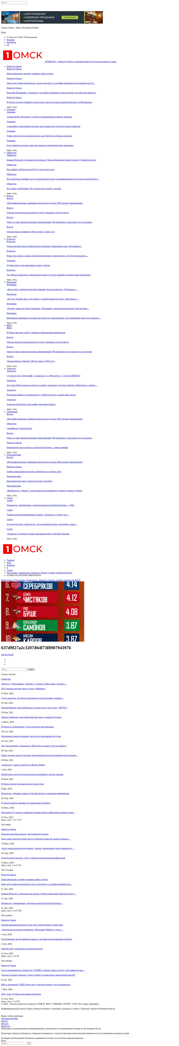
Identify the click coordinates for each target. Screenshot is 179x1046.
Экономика (12, 411)
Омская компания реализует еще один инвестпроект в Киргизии (32, 925)
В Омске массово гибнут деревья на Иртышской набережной (36, 332)
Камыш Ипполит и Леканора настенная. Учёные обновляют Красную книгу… (38, 894)
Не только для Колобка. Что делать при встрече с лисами (34, 188)
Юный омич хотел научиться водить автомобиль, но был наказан (32, 774)
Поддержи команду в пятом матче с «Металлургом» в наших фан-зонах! (41, 395)
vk (8, 45)
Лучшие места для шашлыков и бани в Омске (28, 265)
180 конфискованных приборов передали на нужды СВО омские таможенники (45, 203)
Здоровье (11, 109)
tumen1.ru (5, 1026)
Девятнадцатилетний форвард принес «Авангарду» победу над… (38, 515)
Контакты (11, 42)
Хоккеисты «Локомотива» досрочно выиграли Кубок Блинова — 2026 (40, 505)
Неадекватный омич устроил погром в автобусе (29, 481)
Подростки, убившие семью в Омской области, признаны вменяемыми (35, 793)
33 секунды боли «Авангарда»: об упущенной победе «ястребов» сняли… (42, 524)
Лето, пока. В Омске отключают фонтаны (21, 994)
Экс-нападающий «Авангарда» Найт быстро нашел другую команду (34, 746)
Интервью (12, 282)
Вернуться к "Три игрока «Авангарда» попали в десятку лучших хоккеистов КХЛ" (41, 580)
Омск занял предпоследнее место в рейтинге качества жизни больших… (35, 839)
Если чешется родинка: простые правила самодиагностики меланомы (40, 145)
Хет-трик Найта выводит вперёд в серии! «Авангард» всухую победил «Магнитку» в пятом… (52, 385)
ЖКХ (9, 325)
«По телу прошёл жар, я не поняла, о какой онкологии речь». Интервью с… (43, 299)
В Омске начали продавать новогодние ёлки (22, 784)
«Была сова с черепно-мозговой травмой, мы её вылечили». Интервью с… (42, 289)
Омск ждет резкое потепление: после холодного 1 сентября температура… (36, 884)
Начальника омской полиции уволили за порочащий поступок (31, 736)
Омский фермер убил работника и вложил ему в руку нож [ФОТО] (34, 707)
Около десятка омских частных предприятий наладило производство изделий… (39, 755)
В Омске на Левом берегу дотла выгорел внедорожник (27, 727)
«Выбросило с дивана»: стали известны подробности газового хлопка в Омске (44, 490)
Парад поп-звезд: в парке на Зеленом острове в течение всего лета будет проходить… (47, 256)
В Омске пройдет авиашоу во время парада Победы (25, 803)
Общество (11, 152)
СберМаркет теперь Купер (19, 428)
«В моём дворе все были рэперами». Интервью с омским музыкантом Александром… (48, 308)
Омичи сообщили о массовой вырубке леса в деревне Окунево (31, 717)
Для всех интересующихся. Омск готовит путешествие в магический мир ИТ (38, 975)
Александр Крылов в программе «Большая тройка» (31, 404)
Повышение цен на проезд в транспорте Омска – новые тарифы (37, 447)
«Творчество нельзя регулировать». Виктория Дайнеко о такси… (32, 929)
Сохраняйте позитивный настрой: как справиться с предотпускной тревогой (43, 126)
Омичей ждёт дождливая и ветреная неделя (22, 948)
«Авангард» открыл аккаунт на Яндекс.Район (23, 765)
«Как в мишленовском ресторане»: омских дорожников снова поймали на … (38, 848)
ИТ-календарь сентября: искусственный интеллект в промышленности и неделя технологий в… (53, 179)
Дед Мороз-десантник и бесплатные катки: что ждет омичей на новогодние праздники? (49, 275)
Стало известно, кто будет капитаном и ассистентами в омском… (32, 698)
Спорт (10, 498)
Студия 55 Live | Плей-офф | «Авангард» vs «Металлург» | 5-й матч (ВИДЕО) (43, 376)
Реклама (11, 40)
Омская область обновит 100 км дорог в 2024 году (31, 231)
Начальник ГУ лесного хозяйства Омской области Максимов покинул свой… (38, 812)
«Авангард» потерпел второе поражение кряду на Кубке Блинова (38, 534)
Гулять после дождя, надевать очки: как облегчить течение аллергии (39, 136)
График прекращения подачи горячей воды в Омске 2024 (34, 471)
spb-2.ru (4, 1023)
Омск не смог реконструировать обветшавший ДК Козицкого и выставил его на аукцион (49, 222)
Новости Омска (14, 66)
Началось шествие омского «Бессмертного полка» (25, 834)
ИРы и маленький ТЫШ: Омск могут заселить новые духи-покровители (35, 984)
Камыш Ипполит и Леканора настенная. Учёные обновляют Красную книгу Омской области (51, 160)
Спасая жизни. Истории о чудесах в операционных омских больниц (39, 117)
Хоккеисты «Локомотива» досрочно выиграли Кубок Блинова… (32, 903)
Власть (10, 196)
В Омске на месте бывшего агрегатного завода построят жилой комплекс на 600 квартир (49, 102)
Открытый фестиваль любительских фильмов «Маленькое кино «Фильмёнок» (44, 246)
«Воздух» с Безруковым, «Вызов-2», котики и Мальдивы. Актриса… (34, 684)
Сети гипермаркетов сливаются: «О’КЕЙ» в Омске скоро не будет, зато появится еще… (43, 970)
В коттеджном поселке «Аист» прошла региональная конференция (33, 858)
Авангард (11, 368)
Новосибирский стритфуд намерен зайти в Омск (30, 73)
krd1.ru (4, 1021)
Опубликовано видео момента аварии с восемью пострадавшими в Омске (36, 939)
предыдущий (7, 654)
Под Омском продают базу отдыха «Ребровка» (23, 688)
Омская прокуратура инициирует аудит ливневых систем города (38, 212)
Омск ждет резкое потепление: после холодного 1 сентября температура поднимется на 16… (51, 83)
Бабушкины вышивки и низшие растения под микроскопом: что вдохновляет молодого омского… (54, 318)
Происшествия (14, 455)
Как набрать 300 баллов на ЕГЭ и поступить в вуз (30, 169)
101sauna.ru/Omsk (9, 1018)
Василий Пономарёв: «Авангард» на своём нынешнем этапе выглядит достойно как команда (51, 92)
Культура (11, 239)
